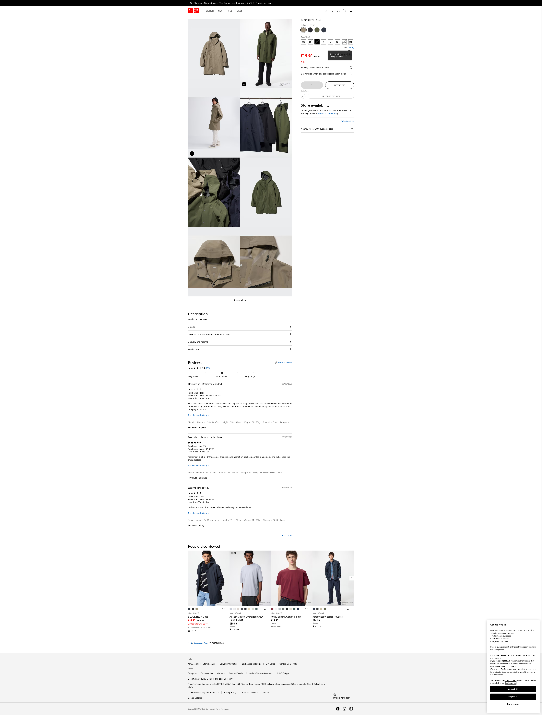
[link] (274, 3)
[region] (513, 666)
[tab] (210, 11)
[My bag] (345, 11)
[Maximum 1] (319, 85)
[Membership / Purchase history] (338, 11)
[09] (310, 29)
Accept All (513, 689)
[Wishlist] (332, 11)
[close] (191, 3)
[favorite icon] (223, 609)
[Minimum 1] (304, 85)
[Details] (351, 74)
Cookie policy (510, 683)
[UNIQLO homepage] (193, 11)
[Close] (347, 55)
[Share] (303, 96)
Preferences (513, 704)
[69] (323, 29)
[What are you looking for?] (326, 11)
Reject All (513, 696)
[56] (317, 29)
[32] (303, 29)
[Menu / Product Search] (351, 11)
